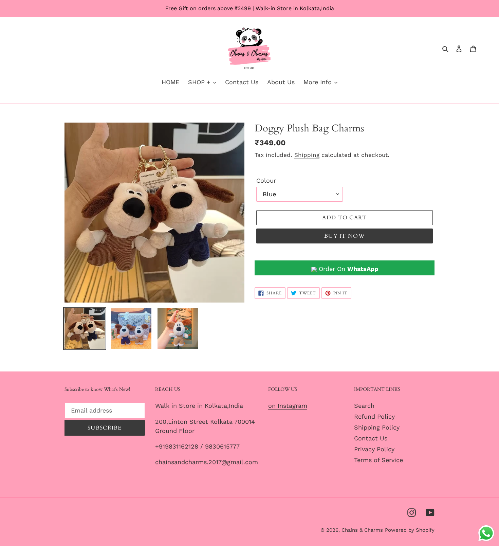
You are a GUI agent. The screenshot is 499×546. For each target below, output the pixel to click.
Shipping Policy (377, 427)
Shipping (306, 154)
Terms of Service (378, 459)
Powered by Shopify (410, 530)
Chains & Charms (362, 530)
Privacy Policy (374, 449)
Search (364, 405)
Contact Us (370, 438)
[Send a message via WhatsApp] (486, 533)
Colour (266, 180)
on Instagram (287, 405)
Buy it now (344, 236)
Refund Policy (374, 416)
